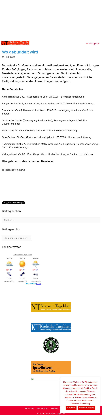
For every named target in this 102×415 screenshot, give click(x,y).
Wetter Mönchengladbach (22, 255)
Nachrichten (11, 169)
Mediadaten (42, 408)
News (22, 169)
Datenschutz (57, 408)
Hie (4, 161)
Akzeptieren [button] (71, 408)
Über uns (29, 408)
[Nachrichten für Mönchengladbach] (15, 43)
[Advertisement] (51, 19)
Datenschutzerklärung (86, 408)
